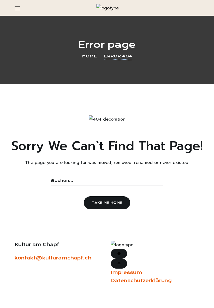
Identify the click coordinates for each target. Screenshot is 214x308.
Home (89, 56)
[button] (197, 8)
